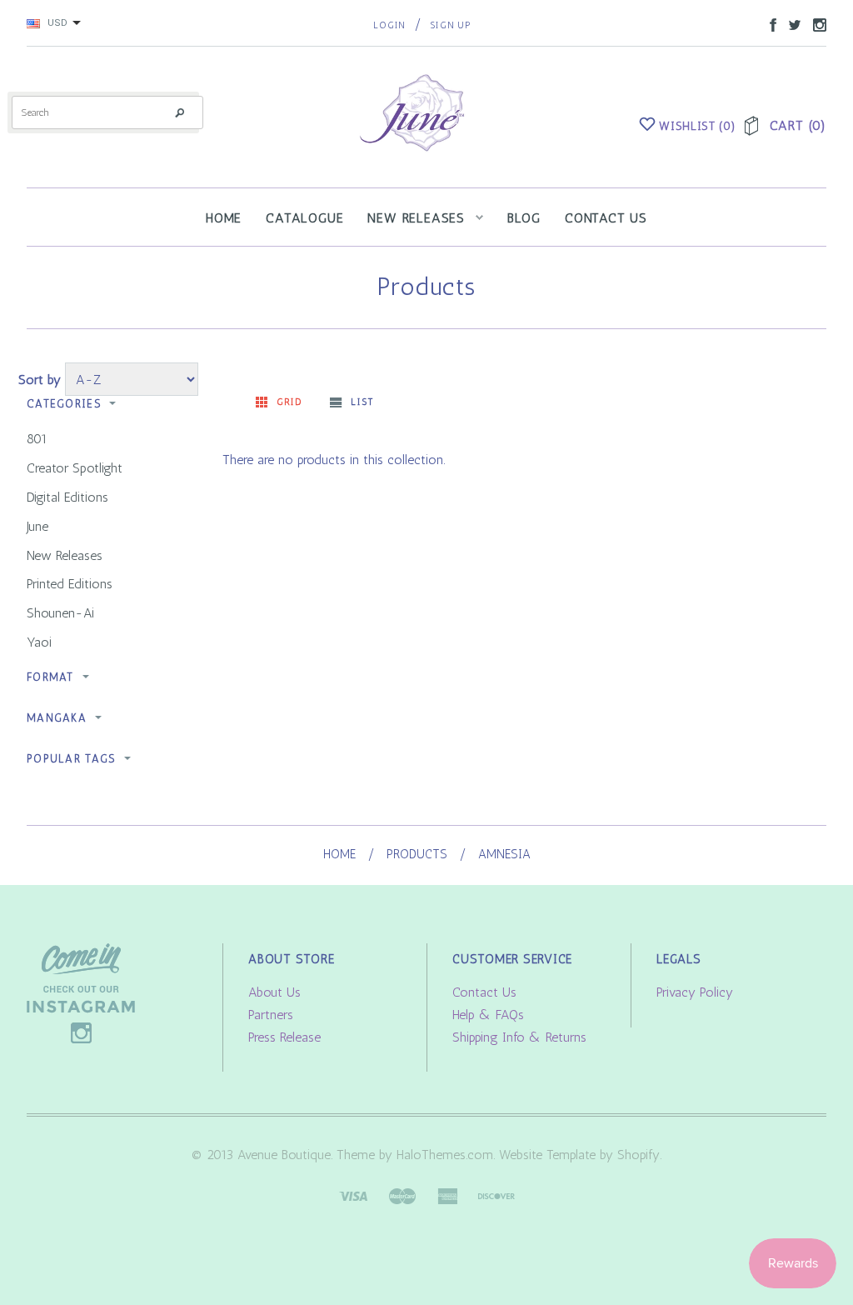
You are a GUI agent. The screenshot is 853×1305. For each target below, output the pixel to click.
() (697, 126)
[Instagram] (81, 992)
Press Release (284, 1037)
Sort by (39, 380)
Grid (289, 402)
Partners (270, 1014)
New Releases (64, 555)
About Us (274, 992)
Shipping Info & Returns (519, 1037)
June (37, 526)
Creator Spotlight (74, 468)
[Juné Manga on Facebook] (768, 24)
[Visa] (353, 1194)
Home (339, 854)
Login (389, 25)
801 (37, 439)
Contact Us (484, 992)
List (362, 402)
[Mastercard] (402, 1194)
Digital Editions (67, 497)
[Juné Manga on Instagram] (815, 24)
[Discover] (496, 1194)
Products (417, 854)
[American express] (447, 1194)
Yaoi (39, 642)
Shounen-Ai (60, 613)
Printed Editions (69, 584)
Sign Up (450, 25)
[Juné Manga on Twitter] (791, 24)
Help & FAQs (488, 1014)
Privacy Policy (694, 992)
